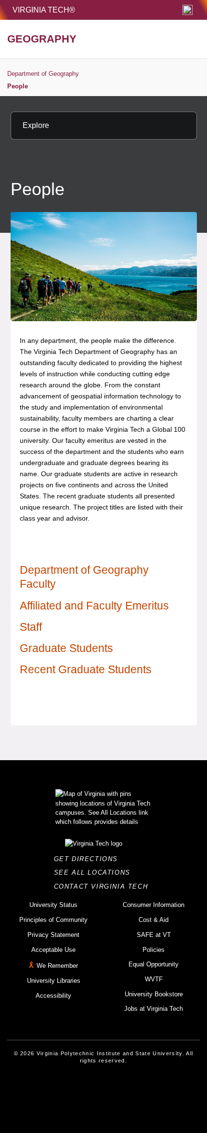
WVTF (154, 979)
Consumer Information (153, 904)
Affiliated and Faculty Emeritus (94, 605)
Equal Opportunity (154, 964)
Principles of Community (53, 919)
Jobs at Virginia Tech (153, 1008)
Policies (153, 949)
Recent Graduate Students (86, 669)
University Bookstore (154, 994)
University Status (53, 904)
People (17, 86)
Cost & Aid (153, 919)
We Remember (57, 965)
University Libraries (53, 980)
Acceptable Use (53, 949)
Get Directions (89, 859)
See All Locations (95, 872)
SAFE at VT (154, 934)
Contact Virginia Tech (104, 886)
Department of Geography (43, 73)
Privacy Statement (53, 934)
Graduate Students (66, 648)
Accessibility (53, 995)
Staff (31, 627)
